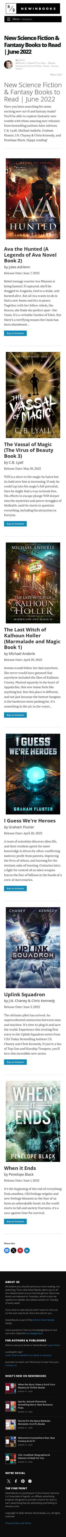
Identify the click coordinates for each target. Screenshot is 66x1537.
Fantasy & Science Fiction (28, 66)
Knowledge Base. (34, 1333)
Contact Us (11, 1365)
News (46, 66)
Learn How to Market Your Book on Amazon (28, 1355)
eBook (51, 63)
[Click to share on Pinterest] (20, 1250)
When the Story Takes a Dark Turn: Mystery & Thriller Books (36, 1386)
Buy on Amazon (15, 333)
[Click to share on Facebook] (7, 1250)
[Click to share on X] (13, 1250)
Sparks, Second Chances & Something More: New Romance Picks (35, 1404)
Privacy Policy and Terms (18, 1523)
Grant (22, 60)
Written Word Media (43, 1319)
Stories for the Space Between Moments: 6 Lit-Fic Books (34, 1422)
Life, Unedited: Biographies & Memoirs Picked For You (34, 1456)
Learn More (54, 1345)
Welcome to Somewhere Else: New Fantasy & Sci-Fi (36, 1439)
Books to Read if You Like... (32, 63)
